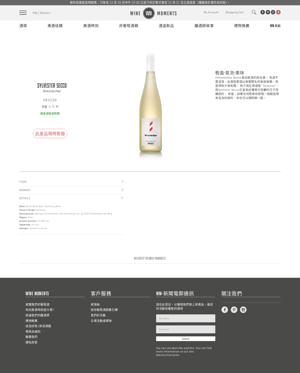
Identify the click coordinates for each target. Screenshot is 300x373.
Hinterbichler (52, 91)
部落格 (95, 304)
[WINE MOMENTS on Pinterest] (268, 12)
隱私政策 (32, 342)
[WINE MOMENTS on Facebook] (262, 12)
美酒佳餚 (55, 26)
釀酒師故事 (204, 26)
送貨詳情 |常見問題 (38, 326)
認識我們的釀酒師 (38, 315)
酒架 (23, 26)
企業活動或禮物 (101, 321)
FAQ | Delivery (41, 13)
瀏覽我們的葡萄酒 (38, 304)
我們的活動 (98, 315)
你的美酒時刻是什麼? (40, 310)
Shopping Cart (235, 12)
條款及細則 (33, 331)
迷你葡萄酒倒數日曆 (104, 310)
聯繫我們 (32, 337)
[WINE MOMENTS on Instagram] (273, 12)
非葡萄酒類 (128, 26)
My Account (211, 12)
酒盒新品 (166, 26)
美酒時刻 (91, 26)
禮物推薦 (242, 26)
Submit (185, 338)
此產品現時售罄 (50, 133)
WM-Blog (275, 26)
